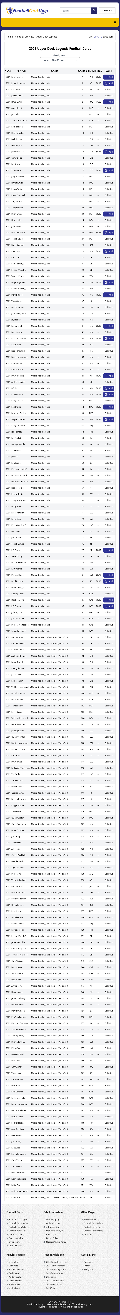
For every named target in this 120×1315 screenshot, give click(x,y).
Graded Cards (15, 1245)
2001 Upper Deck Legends (43, 36)
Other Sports (14, 1242)
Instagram (88, 1269)
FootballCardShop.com (37, 1304)
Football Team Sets (17, 1227)
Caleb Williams (15, 1281)
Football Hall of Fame (93, 1227)
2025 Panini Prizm (54, 1284)
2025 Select (51, 1277)
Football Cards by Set (18, 1223)
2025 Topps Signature (56, 1269)
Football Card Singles (18, 1219)
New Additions (90, 1219)
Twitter (87, 1266)
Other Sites (88, 1234)
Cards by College (16, 1238)
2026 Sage (50, 1288)
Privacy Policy (52, 1238)
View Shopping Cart (54, 1219)
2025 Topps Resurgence (57, 1262)
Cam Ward (13, 1266)
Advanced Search (54, 1227)
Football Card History (93, 1231)
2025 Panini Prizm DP (55, 1266)
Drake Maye (14, 1273)
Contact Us (51, 1234)
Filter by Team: (60, 55)
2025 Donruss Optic (55, 1281)
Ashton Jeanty (15, 1277)
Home (10, 36)
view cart (107, 10)
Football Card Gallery (93, 1223)
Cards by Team (15, 1234)
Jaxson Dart (14, 1262)
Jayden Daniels (15, 1288)
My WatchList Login (54, 1231)
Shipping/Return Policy (56, 1242)
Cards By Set (21, 36)
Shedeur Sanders (16, 1269)
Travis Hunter (15, 1284)
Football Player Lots (17, 1231)
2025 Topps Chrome (55, 1273)
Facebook (88, 1262)
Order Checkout (53, 1223)
